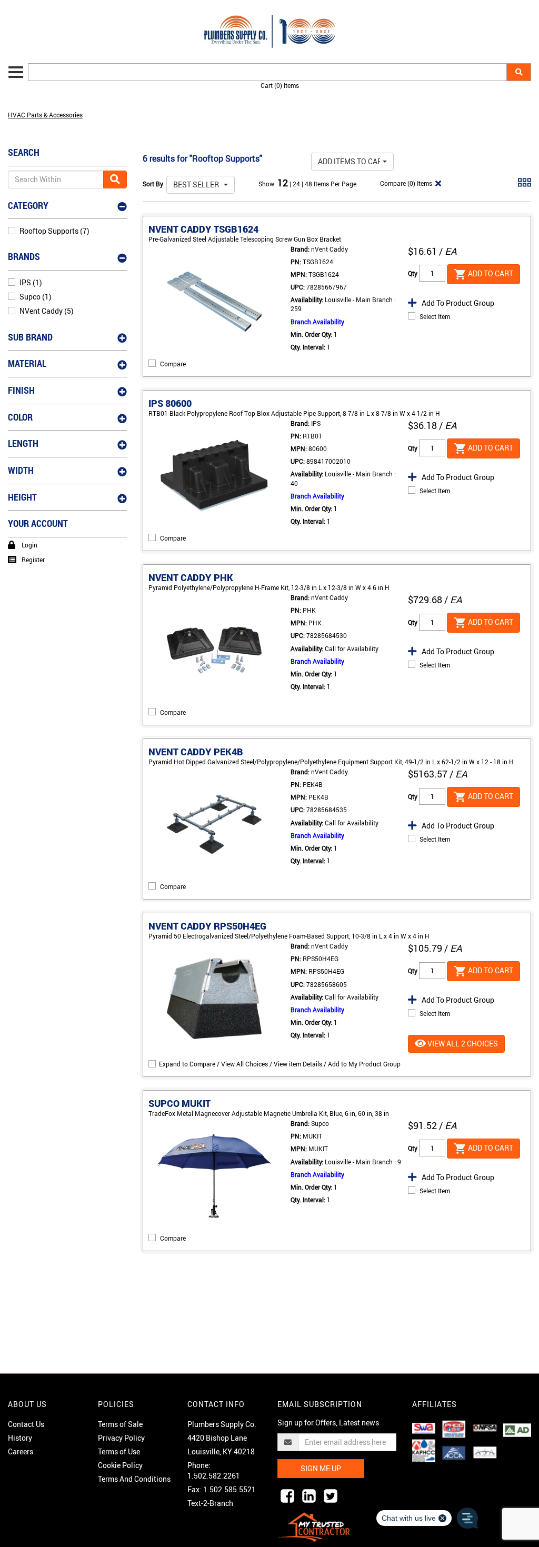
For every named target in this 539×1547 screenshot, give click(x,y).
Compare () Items (405, 183)
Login (29, 545)
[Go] (115, 179)
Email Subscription (319, 1404)
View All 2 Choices (462, 1044)
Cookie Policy (120, 1465)
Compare (173, 364)
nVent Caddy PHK (190, 577)
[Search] (518, 72)
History (20, 1438)
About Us (27, 1404)
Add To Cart (489, 273)
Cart (280, 85)
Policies (116, 1404)
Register (33, 559)
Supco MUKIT (179, 1103)
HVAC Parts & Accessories (45, 115)
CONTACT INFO (216, 1404)
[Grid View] (524, 186)
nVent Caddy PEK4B (195, 751)
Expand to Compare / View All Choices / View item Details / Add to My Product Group (280, 1064)
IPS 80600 (170, 403)
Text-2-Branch (210, 1503)
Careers (20, 1451)
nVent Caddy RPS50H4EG (207, 926)
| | (297, 183)
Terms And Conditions (134, 1479)
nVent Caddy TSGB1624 (203, 229)
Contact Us (26, 1424)
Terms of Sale (120, 1424)
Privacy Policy (121, 1438)
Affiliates (434, 1404)
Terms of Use (119, 1451)
